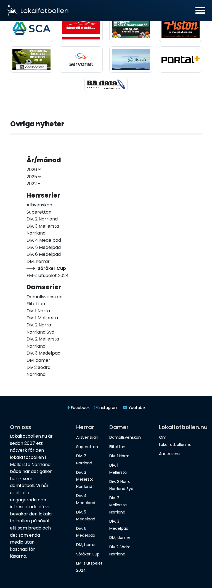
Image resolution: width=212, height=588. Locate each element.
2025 (32, 177)
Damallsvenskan (125, 437)
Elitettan (117, 446)
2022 (32, 183)
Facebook (80, 407)
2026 (32, 169)
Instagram (107, 407)
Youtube (136, 407)
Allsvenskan (87, 437)
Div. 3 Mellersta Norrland (85, 479)
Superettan (87, 446)
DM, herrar (86, 544)
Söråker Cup (88, 554)
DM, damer (119, 537)
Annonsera (169, 453)
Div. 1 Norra (119, 456)
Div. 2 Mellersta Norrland (118, 505)
